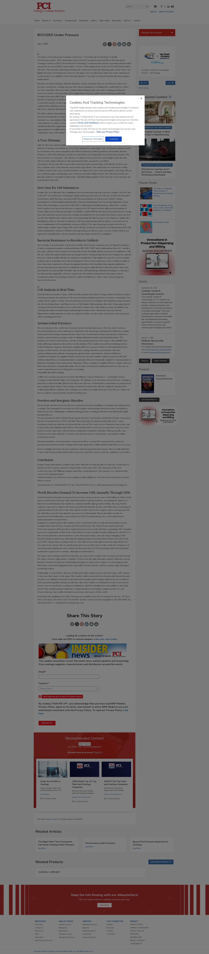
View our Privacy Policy (108, 132)
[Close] (141, 98)
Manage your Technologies (93, 139)
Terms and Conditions (88, 122)
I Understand (113, 139)
